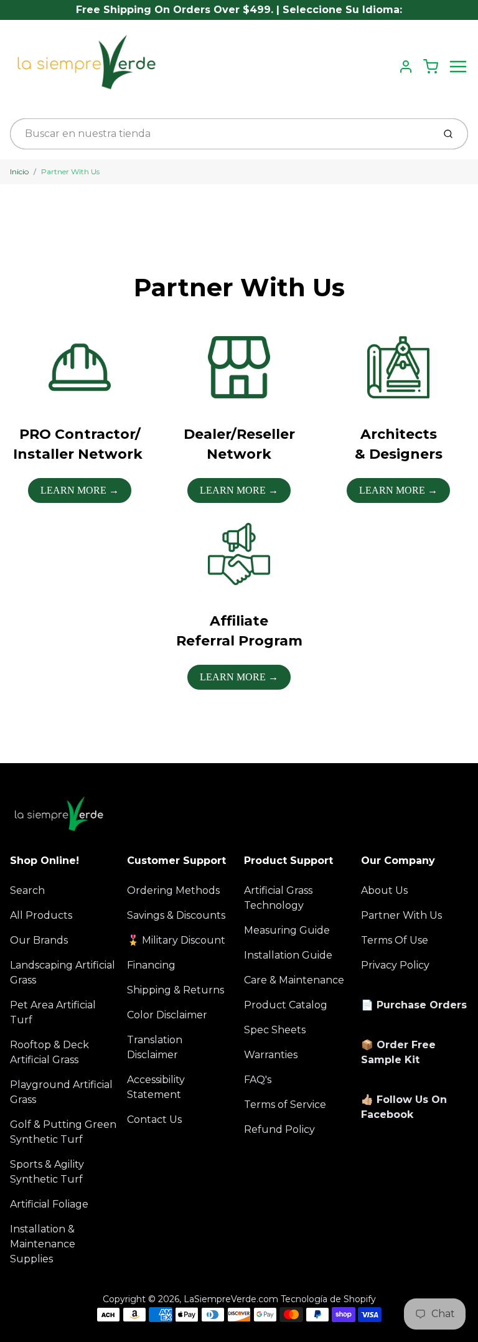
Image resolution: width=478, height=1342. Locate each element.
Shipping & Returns (175, 990)
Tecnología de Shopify (328, 1299)
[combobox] (220, 133)
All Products (41, 915)
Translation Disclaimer (154, 1047)
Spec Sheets (275, 1030)
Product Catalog (285, 1005)
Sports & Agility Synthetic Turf (47, 1171)
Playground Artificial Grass (61, 1092)
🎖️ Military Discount (176, 940)
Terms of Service (285, 1104)
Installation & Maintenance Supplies (42, 1244)
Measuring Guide (287, 930)
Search (27, 890)
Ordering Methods (173, 890)
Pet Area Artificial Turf (53, 1012)
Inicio (19, 171)
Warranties (271, 1055)
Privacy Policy (395, 965)
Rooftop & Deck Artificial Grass (49, 1052)
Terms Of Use (394, 940)
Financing (151, 965)
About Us (384, 890)
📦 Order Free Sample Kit (398, 1052)
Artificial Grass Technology (278, 897)
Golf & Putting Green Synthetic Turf (63, 1132)
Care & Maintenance (294, 980)
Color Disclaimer (167, 1015)
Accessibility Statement (156, 1087)
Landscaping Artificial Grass (62, 972)
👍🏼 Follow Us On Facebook (404, 1107)
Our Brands (39, 940)
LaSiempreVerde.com (231, 1299)
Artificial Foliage (49, 1204)
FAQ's (257, 1080)
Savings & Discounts (176, 915)
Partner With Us (70, 171)
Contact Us (154, 1119)
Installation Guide (288, 955)
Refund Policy (279, 1129)
